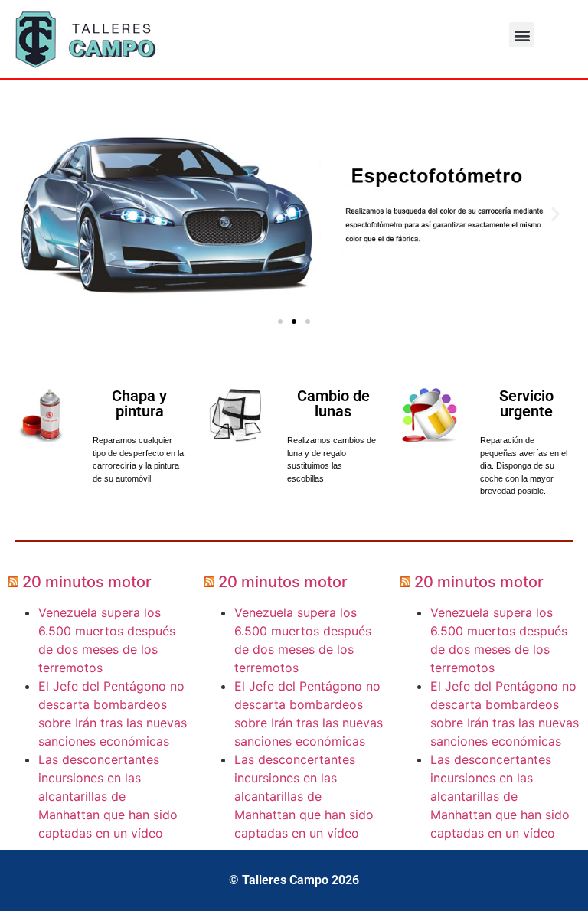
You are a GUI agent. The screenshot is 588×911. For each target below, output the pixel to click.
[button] (521, 34)
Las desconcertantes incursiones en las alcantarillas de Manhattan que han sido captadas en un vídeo (108, 796)
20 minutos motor (87, 582)
